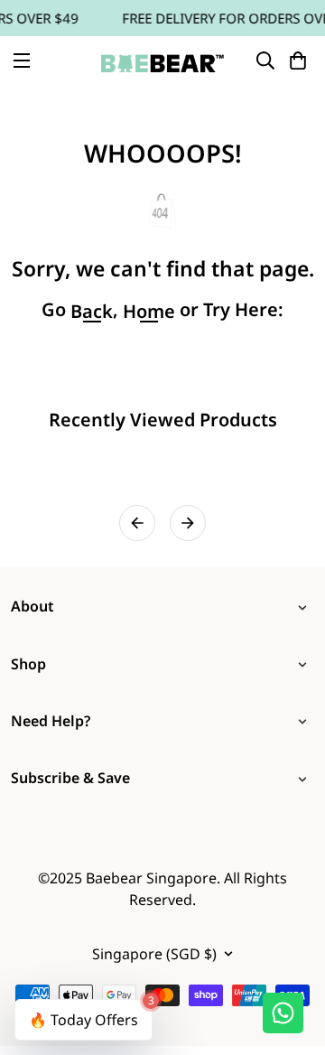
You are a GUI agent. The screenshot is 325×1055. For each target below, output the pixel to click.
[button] (298, 60)
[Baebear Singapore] (162, 60)
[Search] (265, 60)
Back (91, 311)
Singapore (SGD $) (154, 954)
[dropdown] (306, 606)
